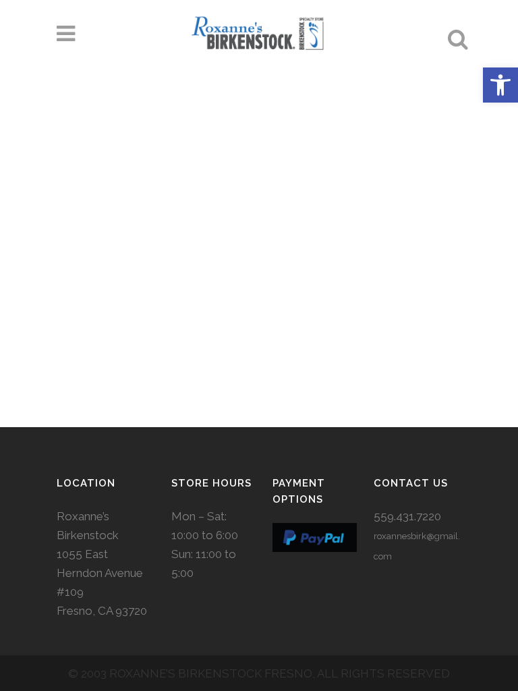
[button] (500, 85)
